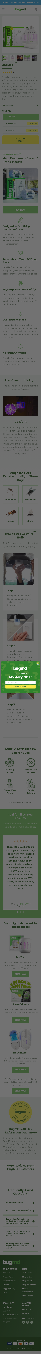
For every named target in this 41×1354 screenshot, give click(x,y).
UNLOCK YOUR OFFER (20, 686)
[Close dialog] (38, 663)
